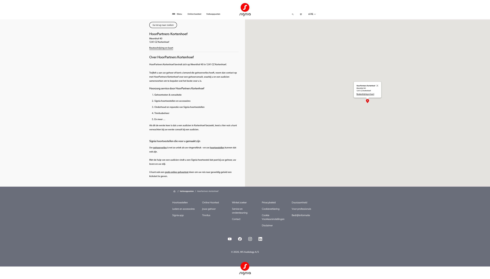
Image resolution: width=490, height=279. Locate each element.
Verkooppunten (213, 14)
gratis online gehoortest (176, 172)
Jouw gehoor (209, 209)
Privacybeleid (269, 202)
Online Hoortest (210, 202)
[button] (367, 101)
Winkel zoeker (239, 202)
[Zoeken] (292, 14)
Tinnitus (206, 215)
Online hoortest (194, 14)
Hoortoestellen (180, 202)
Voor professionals (301, 209)
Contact (236, 219)
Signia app (178, 215)
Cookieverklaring (271, 209)
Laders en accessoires (183, 209)
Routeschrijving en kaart (161, 48)
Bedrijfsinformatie (301, 215)
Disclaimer (267, 225)
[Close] (377, 86)
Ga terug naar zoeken (163, 25)
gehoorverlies (160, 148)
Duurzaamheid (299, 202)
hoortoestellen (217, 148)
